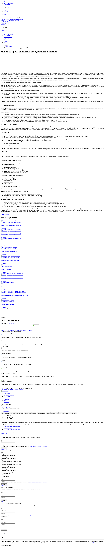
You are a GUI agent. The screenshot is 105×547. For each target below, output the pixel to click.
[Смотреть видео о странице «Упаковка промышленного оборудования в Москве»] (20, 330)
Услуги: (3, 460)
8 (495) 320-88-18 (5, 407)
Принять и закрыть (5, 545)
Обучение (6, 8)
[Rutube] (4, 410)
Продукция (7, 4)
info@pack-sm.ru (5, 23)
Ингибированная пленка (8, 457)
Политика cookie (8, 428)
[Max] (3, 16)
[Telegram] (1, 16)
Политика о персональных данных (13, 429)
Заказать (3, 379)
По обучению (5, 476)
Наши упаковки (8, 6)
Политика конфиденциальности (12, 426)
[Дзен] (3, 410)
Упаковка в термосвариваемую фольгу (12, 464)
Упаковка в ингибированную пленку (12, 461)
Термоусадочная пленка (8, 455)
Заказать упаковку (5, 214)
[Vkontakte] (7, 533)
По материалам (6, 473)
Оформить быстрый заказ (7, 19)
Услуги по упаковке (9, 3)
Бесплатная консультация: (7, 472)
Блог (8, 7)
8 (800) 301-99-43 (5, 14)
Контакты (6, 11)
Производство (7, 2)
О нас (5, 10)
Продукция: (4, 454)
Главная (6, 45)
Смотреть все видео (12, 323)
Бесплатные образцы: (6, 466)
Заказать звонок (18, 19)
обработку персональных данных (38, 446)
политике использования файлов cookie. (89, 542)
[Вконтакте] (1, 410)
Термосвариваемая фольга (9, 458)
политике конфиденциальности (69, 542)
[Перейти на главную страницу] (10, 20)
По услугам (5, 475)
